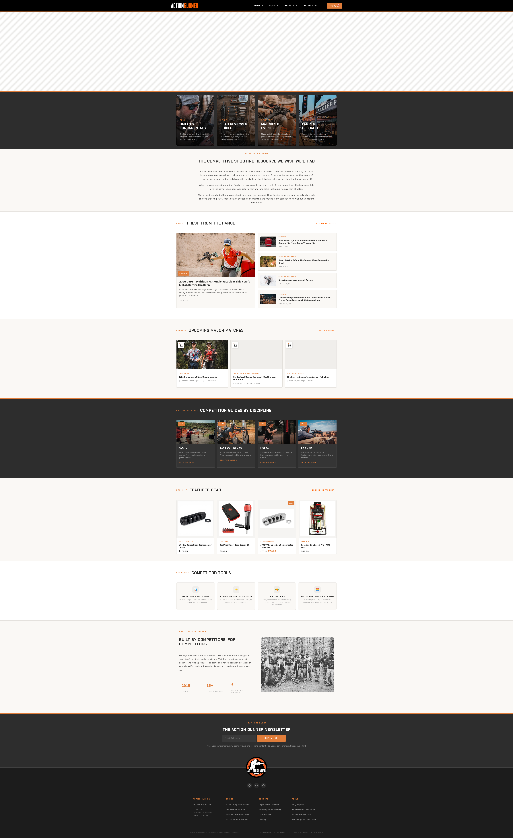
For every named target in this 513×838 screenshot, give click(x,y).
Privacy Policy (265, 832)
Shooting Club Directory (270, 810)
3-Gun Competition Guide (237, 805)
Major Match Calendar (269, 805)
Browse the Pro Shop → (324, 490)
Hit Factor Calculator (301, 815)
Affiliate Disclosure (300, 832)
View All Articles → (326, 223)
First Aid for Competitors (237, 815)
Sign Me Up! (271, 738)
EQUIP (272, 5)
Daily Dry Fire (298, 805)
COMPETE (289, 5)
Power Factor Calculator (303, 810)
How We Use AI (317, 832)
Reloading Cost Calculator (304, 819)
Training (263, 819)
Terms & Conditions (282, 832)
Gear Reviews (265, 815)
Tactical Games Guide (235, 810)
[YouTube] (256, 785)
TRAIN (257, 5)
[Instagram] (249, 785)
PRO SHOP (308, 5)
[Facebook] (263, 785)
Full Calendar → (328, 330)
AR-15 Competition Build (237, 819)
